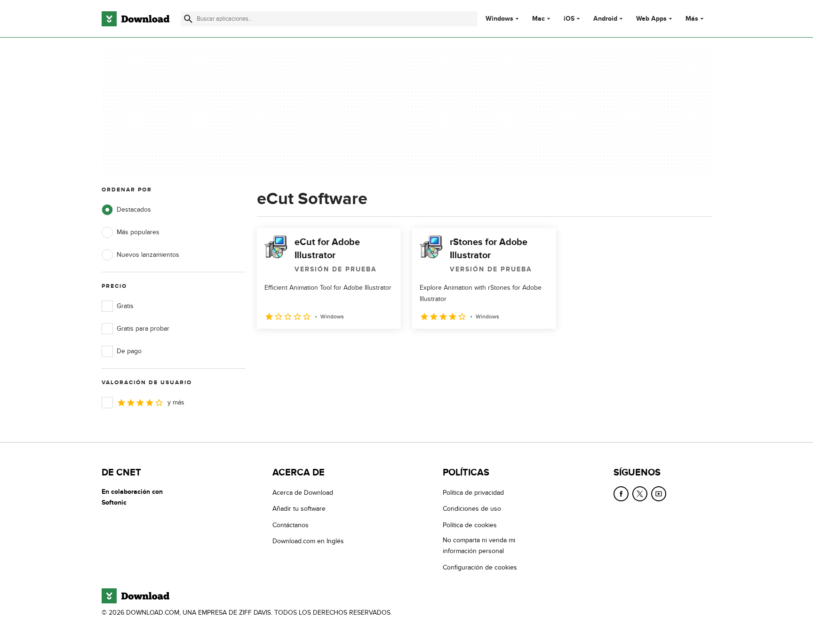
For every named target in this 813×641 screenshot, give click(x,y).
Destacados (134, 210)
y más (175, 402)
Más (691, 19)
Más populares (138, 232)
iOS (569, 19)
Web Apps (651, 19)
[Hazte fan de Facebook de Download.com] (621, 493)
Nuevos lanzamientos (148, 255)
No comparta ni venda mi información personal (479, 545)
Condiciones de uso (472, 509)
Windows (499, 19)
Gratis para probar (143, 328)
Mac (538, 19)
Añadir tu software (299, 509)
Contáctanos (290, 525)
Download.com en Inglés (308, 541)
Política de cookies (470, 525)
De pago (129, 351)
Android (605, 19)
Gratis (125, 306)
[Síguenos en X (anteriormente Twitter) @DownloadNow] (639, 493)
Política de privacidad (473, 493)
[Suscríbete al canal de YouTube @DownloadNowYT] (658, 493)
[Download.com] (135, 18)
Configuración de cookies (480, 567)
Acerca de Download (302, 493)
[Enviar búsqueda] (188, 18)
